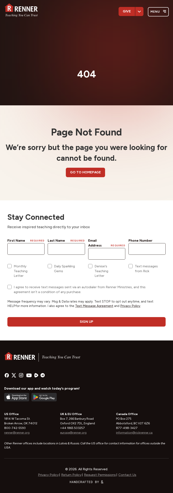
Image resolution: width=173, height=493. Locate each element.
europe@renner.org (73, 432)
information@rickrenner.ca (134, 432)
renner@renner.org (17, 432)
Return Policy (71, 475)
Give (127, 11)
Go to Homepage (85, 172)
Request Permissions (100, 475)
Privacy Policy (48, 475)
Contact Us (127, 475)
